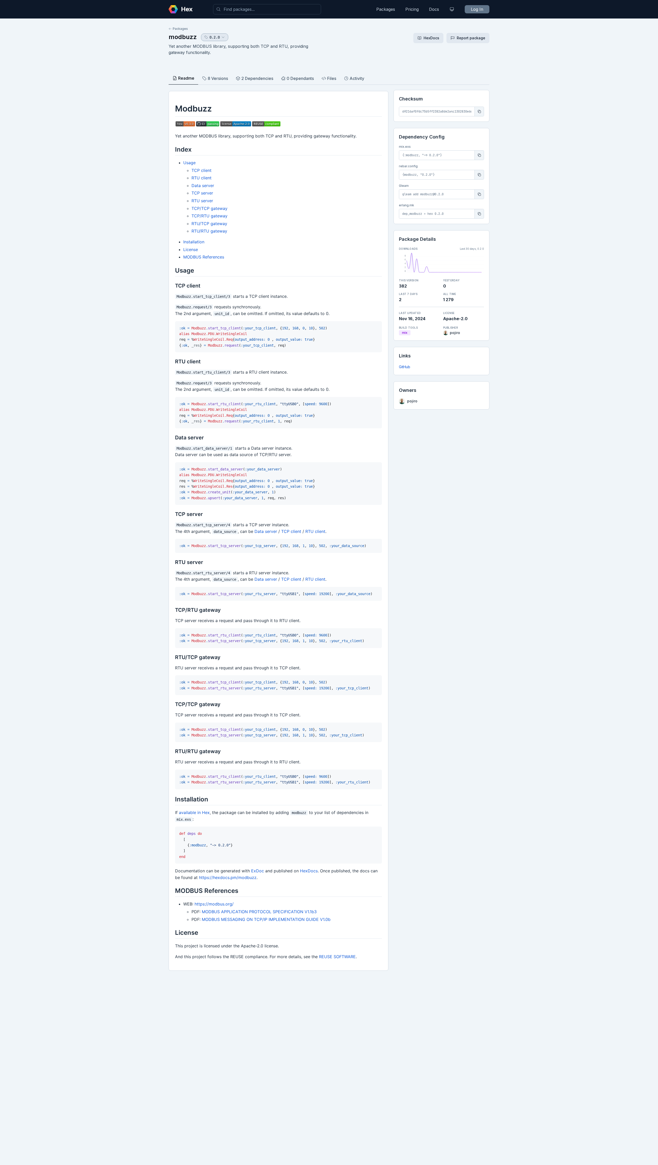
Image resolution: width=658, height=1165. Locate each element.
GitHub (404, 367)
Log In (477, 9)
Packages (385, 9)
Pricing (412, 9)
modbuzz (183, 37)
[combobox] (267, 9)
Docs (434, 9)
